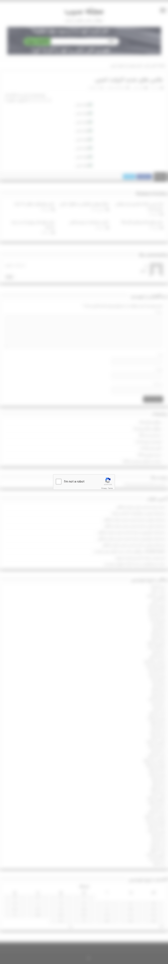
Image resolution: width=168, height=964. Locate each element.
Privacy (104, 488)
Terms (110, 488)
